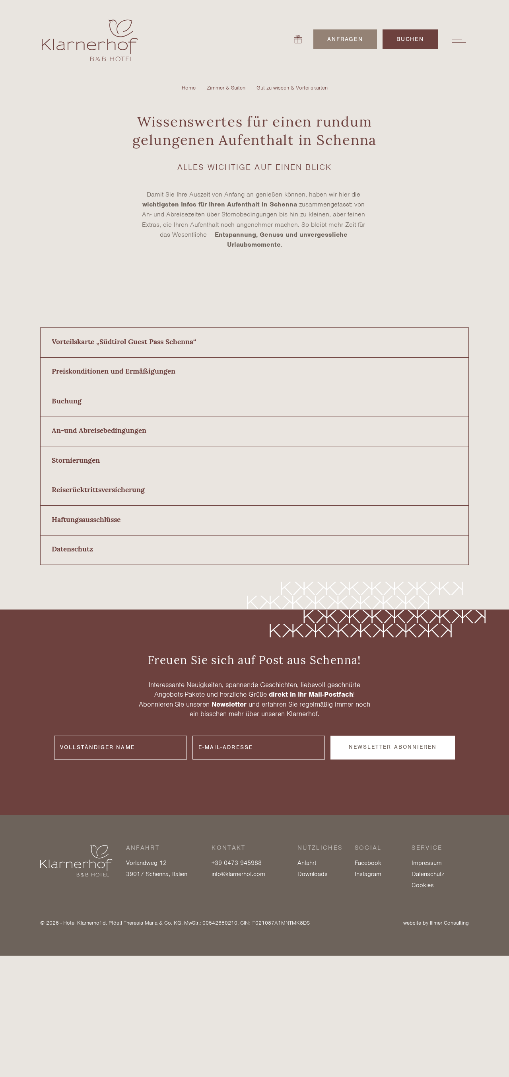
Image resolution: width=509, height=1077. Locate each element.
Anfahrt (306, 863)
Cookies (423, 885)
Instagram (368, 874)
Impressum (427, 863)
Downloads (312, 874)
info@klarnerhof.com (238, 874)
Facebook (368, 863)
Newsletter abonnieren (393, 747)
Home (189, 87)
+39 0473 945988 (237, 863)
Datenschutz (428, 874)
